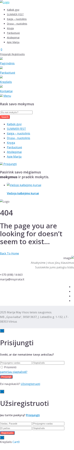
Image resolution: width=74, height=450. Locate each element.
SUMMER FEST (15, 14)
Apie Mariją (13, 42)
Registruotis (18, 54)
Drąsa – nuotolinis (17, 23)
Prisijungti (6, 54)
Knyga (10, 28)
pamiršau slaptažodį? (13, 372)
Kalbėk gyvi (13, 9)
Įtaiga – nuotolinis (17, 19)
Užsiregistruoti (30, 384)
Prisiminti (10, 367)
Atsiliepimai (13, 37)
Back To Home (9, 253)
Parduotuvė (13, 33)
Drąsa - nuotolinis (18, 138)
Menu (7, 96)
